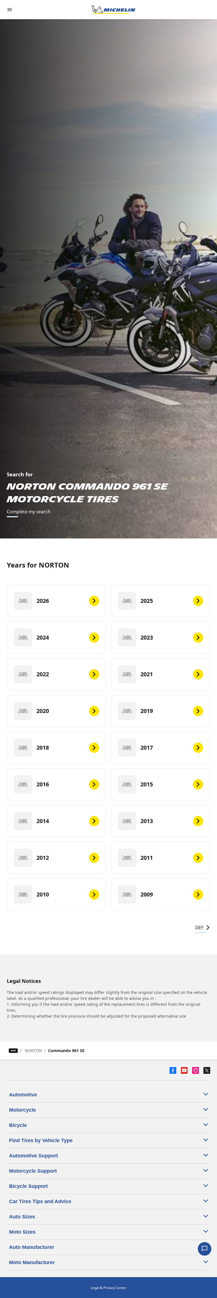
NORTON (33, 1050)
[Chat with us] (204, 1249)
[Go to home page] (113, 10)
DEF (199, 927)
